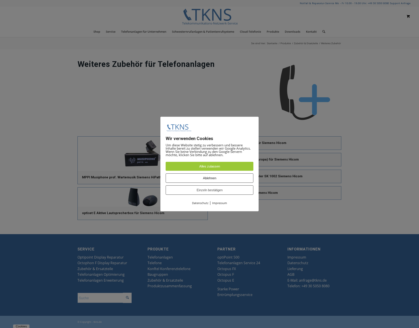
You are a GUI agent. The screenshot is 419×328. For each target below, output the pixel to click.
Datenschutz (200, 203)
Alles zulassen (209, 166)
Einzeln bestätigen (210, 190)
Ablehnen (209, 178)
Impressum (219, 203)
